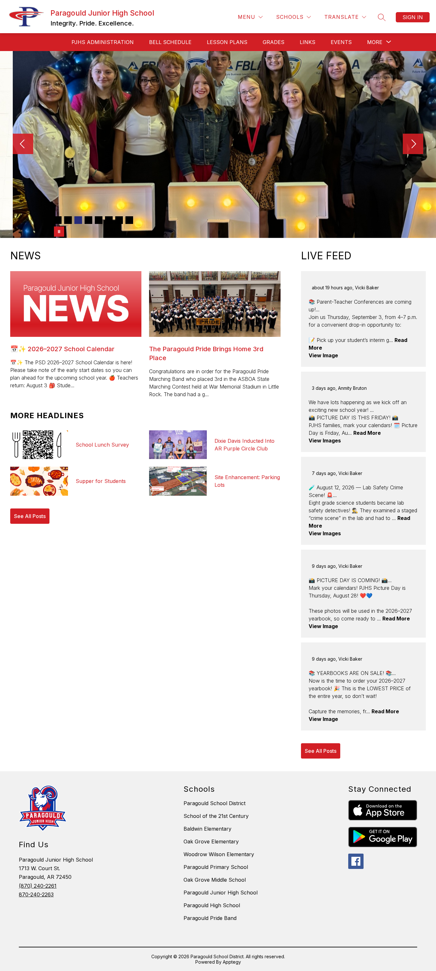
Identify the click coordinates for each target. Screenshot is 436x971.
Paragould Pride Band (210, 918)
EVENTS (341, 42)
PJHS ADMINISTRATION (102, 42)
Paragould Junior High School (221, 892)
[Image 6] (109, 220)
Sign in (412, 17)
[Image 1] (58, 220)
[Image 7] (119, 220)
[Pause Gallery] (59, 231)
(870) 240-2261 (37, 886)
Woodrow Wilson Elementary (219, 854)
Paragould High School (212, 905)
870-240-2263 (36, 894)
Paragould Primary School (216, 867)
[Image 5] (98, 220)
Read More (367, 433)
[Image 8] (129, 220)
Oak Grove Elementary (211, 841)
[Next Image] (413, 144)
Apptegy (232, 962)
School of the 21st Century (216, 816)
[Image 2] (68, 220)
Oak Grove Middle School (215, 880)
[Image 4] (88, 220)
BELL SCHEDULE (170, 42)
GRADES (273, 42)
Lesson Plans (227, 42)
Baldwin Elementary (207, 829)
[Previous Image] (23, 144)
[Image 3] (78, 220)
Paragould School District (214, 803)
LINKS (307, 42)
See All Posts (30, 516)
